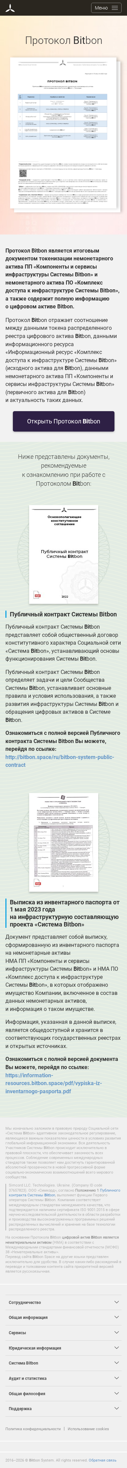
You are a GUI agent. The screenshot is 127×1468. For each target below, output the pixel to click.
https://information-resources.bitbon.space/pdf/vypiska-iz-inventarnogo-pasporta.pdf (53, 1083)
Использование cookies (88, 1428)
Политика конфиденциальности (33, 1428)
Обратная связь (103, 1460)
